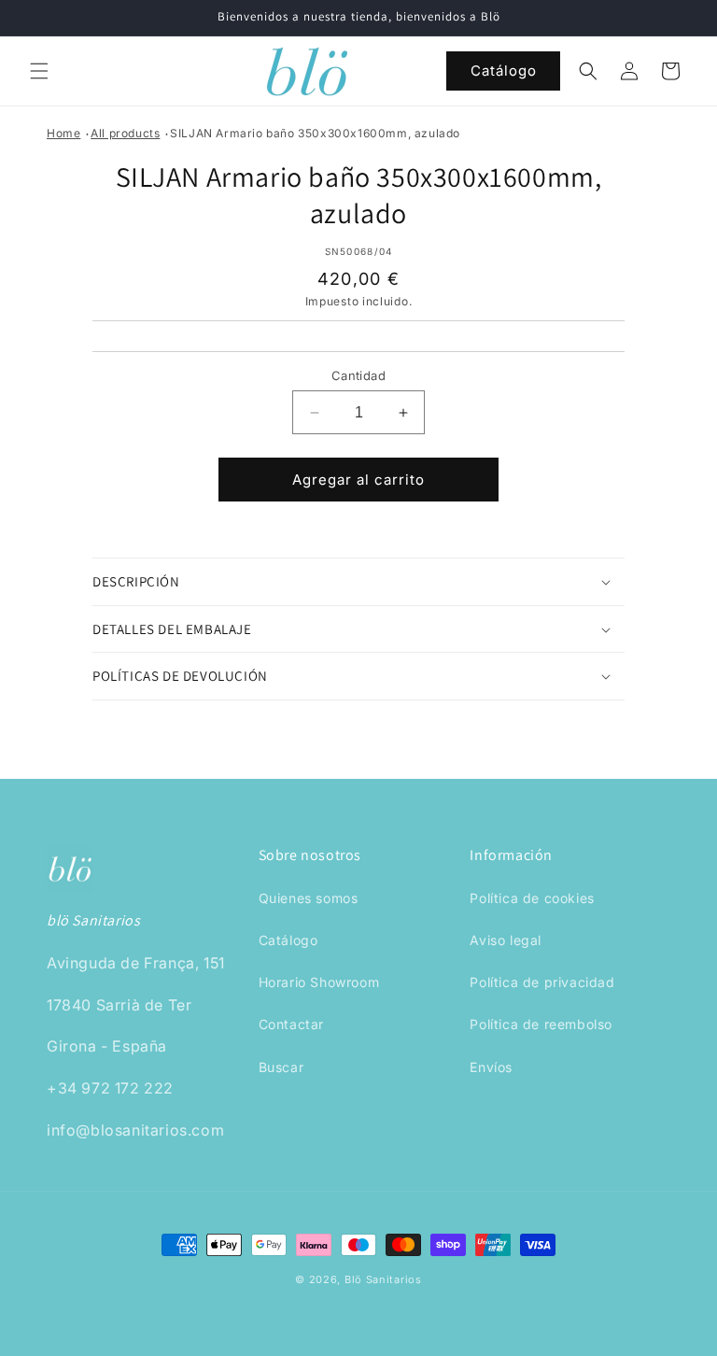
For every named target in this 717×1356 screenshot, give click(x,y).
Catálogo (504, 70)
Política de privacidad (542, 982)
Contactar (291, 1024)
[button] (39, 71)
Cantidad (358, 375)
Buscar (281, 1067)
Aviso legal (505, 940)
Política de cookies (532, 898)
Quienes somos (308, 898)
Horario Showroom (319, 982)
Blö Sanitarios (383, 1279)
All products (125, 133)
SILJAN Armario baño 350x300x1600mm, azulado (315, 133)
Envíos (491, 1067)
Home (63, 133)
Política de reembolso (541, 1024)
